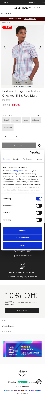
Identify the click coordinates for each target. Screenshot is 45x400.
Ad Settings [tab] (27, 159)
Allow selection (22, 238)
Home (4, 22)
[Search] (2, 13)
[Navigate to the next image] (40, 47)
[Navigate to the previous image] (5, 47)
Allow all (22, 230)
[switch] (39, 206)
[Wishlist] (38, 8)
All (10, 22)
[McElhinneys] (22, 8)
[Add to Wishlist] (39, 145)
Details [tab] (16, 159)
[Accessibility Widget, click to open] (39, 381)
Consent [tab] (6, 159)
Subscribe (22, 310)
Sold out (19, 145)
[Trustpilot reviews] (22, 382)
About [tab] (39, 159)
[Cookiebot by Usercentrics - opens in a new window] (32, 152)
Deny (22, 245)
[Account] (35, 8)
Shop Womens (30, 19)
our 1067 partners (17, 171)
